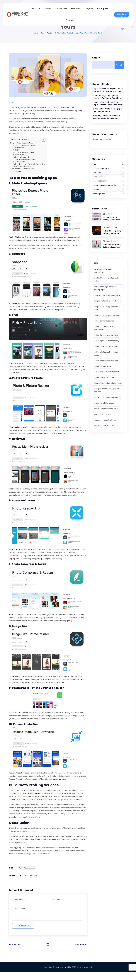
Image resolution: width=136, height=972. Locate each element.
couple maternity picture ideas (107, 315)
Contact (70, 20)
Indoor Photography (108, 168)
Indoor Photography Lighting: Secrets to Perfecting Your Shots (106, 96)
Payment (90, 9)
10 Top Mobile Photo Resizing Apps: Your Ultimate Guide (107, 110)
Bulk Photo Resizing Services (23, 169)
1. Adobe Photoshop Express (24, 145)
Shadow (108, 189)
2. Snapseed (19, 148)
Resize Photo (14, 712)
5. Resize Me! (19, 155)
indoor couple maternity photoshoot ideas (104, 328)
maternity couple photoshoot (106, 397)
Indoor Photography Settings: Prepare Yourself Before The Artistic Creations (108, 103)
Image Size (13, 676)
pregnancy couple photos (105, 420)
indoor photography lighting (106, 346)
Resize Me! (13, 489)
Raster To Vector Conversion (108, 185)
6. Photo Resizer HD (22, 157)
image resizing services (56, 779)
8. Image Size (20, 162)
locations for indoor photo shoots (108, 383)
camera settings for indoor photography (105, 288)
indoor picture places (103, 366)
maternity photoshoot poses (106, 408)
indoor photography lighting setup (106, 353)
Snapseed (13, 303)
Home (35, 33)
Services (47, 9)
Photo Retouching (108, 181)
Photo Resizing (108, 176)
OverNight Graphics (63, 967)
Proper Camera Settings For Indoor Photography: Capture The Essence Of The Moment (108, 90)
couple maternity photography (107, 295)
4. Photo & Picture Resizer (24, 152)
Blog (42, 33)
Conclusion (16, 171)
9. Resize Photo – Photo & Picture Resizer (30, 164)
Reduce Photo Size (17, 773)
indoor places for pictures (105, 377)
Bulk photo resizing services (29, 793)
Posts (49, 33)
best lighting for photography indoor (106, 279)
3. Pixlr (17, 150)
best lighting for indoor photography (103, 271)
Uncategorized (108, 193)
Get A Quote (102, 9)
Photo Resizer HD (16, 549)
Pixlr (11, 363)
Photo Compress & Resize (20, 614)
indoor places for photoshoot (106, 372)
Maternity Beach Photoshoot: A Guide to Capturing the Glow (106, 116)
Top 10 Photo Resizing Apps (22, 143)
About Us (36, 9)
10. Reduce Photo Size (23, 166)
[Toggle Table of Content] (42, 140)
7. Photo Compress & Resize (25, 159)
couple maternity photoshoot (106, 301)
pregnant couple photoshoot (106, 425)
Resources (75, 9)
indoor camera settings (104, 321)
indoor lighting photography (106, 335)
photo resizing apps (27, 868)
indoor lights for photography (106, 341)
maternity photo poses (104, 403)
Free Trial (121, 14)
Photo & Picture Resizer (19, 427)
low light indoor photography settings (106, 390)
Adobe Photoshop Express (20, 237)
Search (96, 57)
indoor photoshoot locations (106, 360)
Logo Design (108, 172)
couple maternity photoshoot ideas (106, 308)
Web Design (62, 9)
